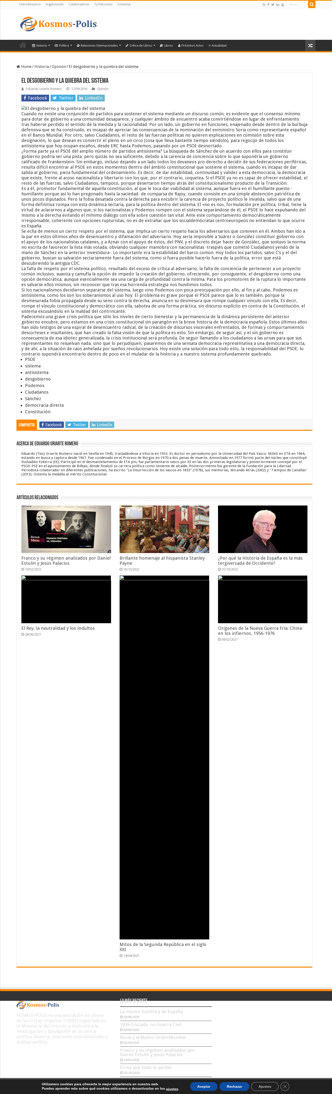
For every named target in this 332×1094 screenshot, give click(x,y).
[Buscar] (311, 4)
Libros (168, 45)
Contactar (124, 4)
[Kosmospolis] (58, 23)
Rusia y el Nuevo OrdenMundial (153, 1037)
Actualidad (219, 45)
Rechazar (234, 1086)
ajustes (172, 1089)
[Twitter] (273, 5)
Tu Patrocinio (103, 4)
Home (26, 66)
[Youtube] (283, 5)
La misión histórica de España (151, 1011)
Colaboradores (79, 4)
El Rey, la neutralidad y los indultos (58, 628)
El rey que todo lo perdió (146, 1067)
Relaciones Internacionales (99, 45)
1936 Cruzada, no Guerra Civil (150, 1024)
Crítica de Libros (141, 45)
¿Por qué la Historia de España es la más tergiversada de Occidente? (260, 560)
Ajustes (265, 1086)
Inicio (23, 45)
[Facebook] (268, 5)
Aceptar (203, 1086)
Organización (54, 4)
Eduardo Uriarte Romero (44, 89)
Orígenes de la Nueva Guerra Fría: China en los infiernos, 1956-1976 (260, 631)
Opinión (59, 66)
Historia (41, 45)
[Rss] (264, 5)
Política (64, 45)
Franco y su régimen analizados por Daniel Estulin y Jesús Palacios (66, 560)
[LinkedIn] (278, 5)
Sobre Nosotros (30, 4)
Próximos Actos (192, 45)
